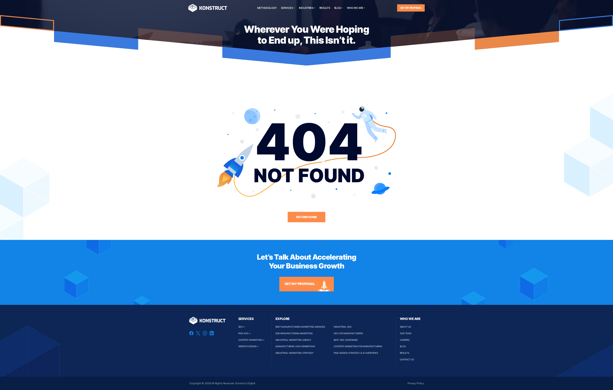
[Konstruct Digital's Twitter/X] (198, 334)
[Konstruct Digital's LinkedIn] (212, 334)
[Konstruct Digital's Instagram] (205, 334)
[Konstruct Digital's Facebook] (191, 334)
